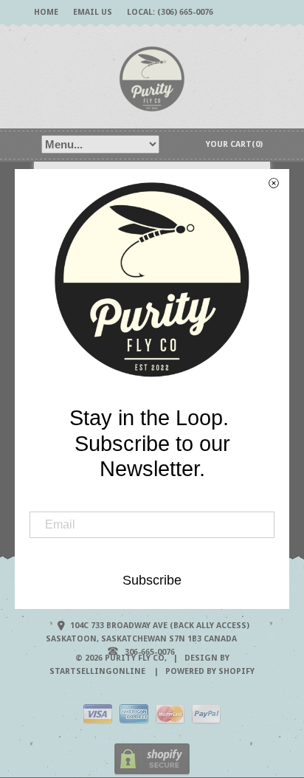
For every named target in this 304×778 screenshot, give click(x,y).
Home (46, 12)
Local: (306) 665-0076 (170, 12)
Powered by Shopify (210, 671)
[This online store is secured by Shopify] (152, 772)
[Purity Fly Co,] (152, 77)
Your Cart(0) (234, 144)
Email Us (92, 12)
